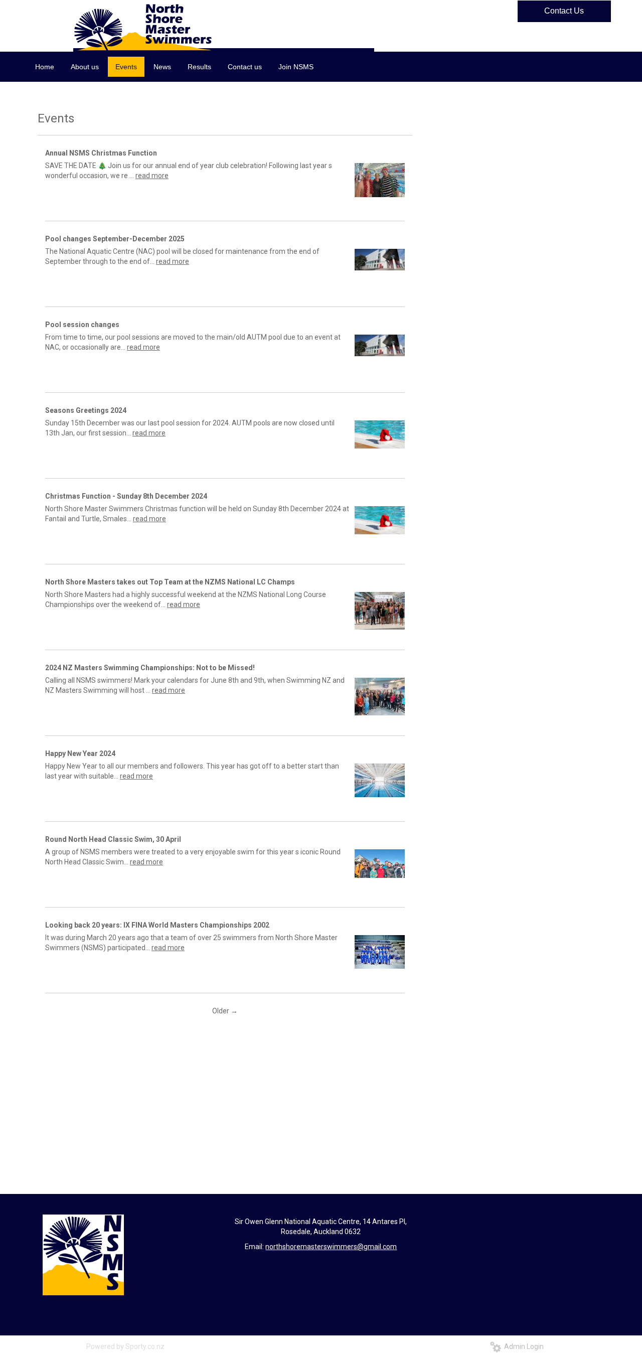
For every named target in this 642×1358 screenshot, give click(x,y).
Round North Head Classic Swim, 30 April (113, 839)
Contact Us (564, 11)
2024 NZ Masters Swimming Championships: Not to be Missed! (150, 668)
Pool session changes (82, 325)
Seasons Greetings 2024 (85, 410)
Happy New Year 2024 (80, 753)
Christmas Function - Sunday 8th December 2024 (126, 496)
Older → (225, 1011)
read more (152, 176)
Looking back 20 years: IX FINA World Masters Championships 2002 (157, 925)
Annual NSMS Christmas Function (101, 153)
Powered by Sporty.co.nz (125, 1346)
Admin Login (522, 1346)
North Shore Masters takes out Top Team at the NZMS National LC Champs (170, 582)
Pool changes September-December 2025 (115, 239)
